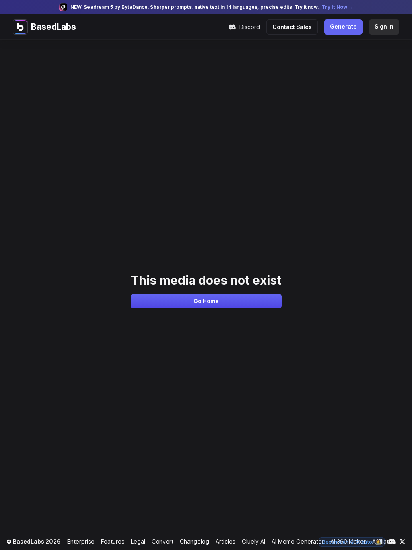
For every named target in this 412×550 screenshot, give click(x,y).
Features (112, 541)
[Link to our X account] (402, 541)
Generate (343, 26)
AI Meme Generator (298, 541)
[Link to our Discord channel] (392, 542)
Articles (225, 541)
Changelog (194, 541)
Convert (162, 541)
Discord (249, 26)
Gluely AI (253, 541)
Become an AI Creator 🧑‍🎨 (351, 542)
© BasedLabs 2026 (33, 541)
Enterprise (81, 541)
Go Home (206, 301)
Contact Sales (292, 26)
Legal (138, 541)
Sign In (384, 26)
